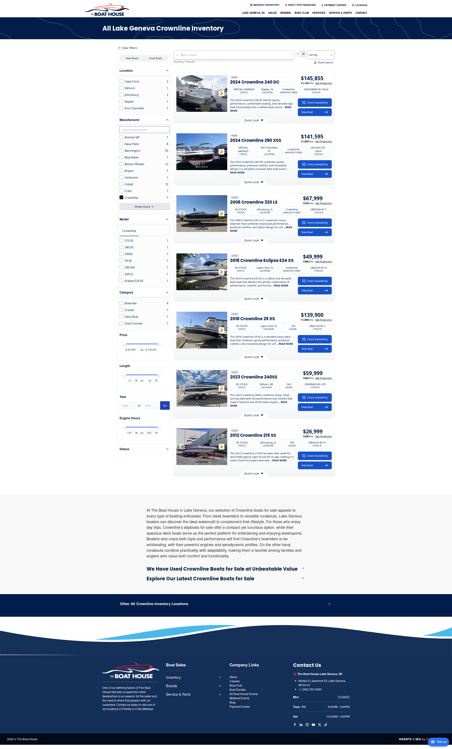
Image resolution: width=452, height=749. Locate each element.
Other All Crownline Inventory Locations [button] (154, 603)
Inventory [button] (173, 677)
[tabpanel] (145, 260)
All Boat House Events (244, 694)
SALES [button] (272, 12)
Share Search (325, 62)
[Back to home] (107, 9)
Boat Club (236, 685)
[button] (182, 93)
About (233, 677)
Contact (361, 12)
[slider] (124, 343)
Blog (232, 702)
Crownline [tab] (129, 231)
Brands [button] (171, 685)
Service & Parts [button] (178, 694)
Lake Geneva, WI (253, 12)
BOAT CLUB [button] (302, 12)
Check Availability (317, 102)
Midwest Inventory (266, 5)
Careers (235, 681)
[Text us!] (438, 742)
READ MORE (237, 172)
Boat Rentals (238, 690)
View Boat (307, 112)
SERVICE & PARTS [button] (340, 12)
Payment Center (335, 5)
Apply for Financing (301, 5)
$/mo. (316, 83)
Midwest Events (239, 698)
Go (165, 405)
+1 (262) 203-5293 (310, 689)
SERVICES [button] (318, 12)
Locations (360, 5)
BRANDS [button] (285, 12)
